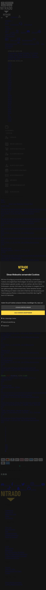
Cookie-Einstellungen (23, 307)
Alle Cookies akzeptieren (23, 313)
